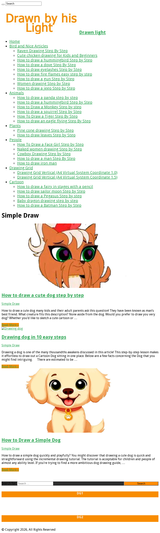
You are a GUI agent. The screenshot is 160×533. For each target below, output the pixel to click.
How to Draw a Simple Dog (31, 440)
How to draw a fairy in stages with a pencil (55, 186)
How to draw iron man (37, 163)
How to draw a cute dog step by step (43, 295)
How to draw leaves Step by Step (46, 135)
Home (14, 41)
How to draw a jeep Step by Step (46, 88)
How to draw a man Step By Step (46, 158)
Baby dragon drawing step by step (47, 200)
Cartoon (16, 182)
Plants (15, 125)
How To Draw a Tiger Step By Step (47, 116)
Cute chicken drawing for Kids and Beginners (57, 55)
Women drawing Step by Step (43, 83)
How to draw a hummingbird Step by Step (54, 60)
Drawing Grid (21, 168)
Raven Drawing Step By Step (42, 50)
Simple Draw (11, 304)
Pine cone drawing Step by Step (45, 130)
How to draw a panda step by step (47, 97)
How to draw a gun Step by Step (45, 79)
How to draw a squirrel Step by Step (49, 111)
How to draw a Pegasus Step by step (49, 196)
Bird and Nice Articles (28, 46)
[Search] (3, 4)
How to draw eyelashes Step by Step (49, 69)
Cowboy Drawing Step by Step (44, 153)
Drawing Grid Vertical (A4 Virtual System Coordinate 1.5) (67, 177)
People (15, 139)
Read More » (10, 325)
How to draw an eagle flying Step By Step (54, 121)
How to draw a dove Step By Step (46, 64)
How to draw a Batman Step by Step (49, 205)
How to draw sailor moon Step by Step (51, 191)
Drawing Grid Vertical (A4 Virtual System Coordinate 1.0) (67, 172)
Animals (16, 93)
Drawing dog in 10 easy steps (34, 337)
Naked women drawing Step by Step (49, 149)
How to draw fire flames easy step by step (54, 74)
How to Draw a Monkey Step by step (49, 107)
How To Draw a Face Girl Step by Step (50, 144)
